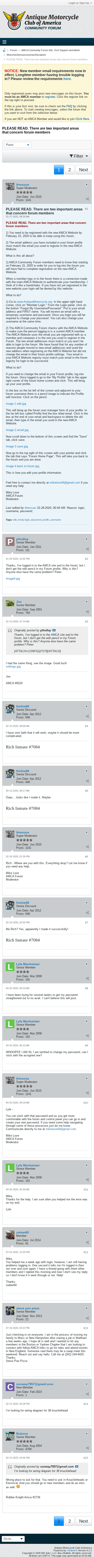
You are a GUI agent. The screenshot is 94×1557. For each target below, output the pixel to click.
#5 (86, 790)
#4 (86, 726)
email (20, 519)
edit (15, 519)
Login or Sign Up (79, 3)
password (36, 519)
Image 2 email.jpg (17, 430)
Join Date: (22, 196)
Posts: (20, 200)
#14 (86, 1404)
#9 (86, 1045)
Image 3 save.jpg (17, 446)
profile (46, 519)
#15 (86, 1457)
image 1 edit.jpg (16, 403)
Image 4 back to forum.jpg (22, 466)
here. (67, 79)
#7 (86, 922)
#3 (86, 621)
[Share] (87, 199)
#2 (86, 559)
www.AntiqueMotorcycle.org (34, 301)
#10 (86, 1102)
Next (83, 169)
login (27, 519)
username (55, 519)
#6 (86, 856)
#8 (86, 988)
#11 (86, 1189)
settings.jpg (13, 666)
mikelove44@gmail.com (65, 482)
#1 (86, 208)
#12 (86, 1252)
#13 (86, 1328)
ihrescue (30, 507)
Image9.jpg (13, 578)
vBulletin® (72, 1550)
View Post (54, 630)
